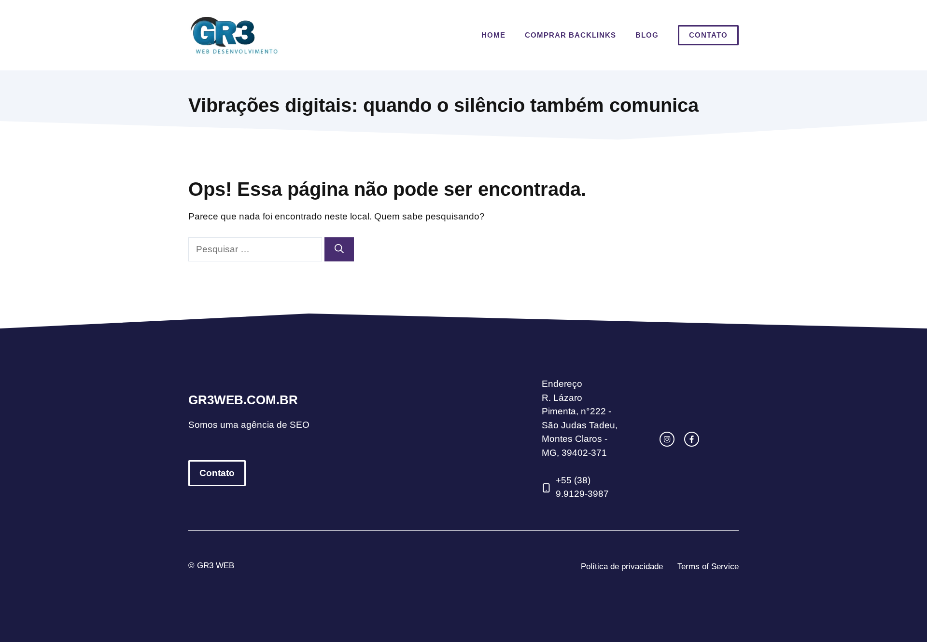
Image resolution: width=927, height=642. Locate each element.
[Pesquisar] (339, 249)
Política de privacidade (622, 566)
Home (493, 35)
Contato (708, 35)
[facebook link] (691, 439)
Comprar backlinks (570, 35)
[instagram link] (667, 439)
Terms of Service (708, 566)
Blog (647, 35)
